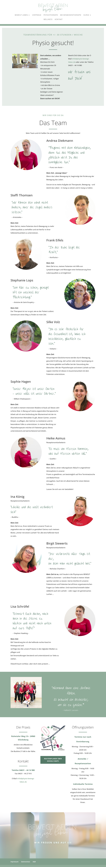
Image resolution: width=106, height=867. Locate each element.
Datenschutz (25, 862)
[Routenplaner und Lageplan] (53, 738)
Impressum (14, 862)
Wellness (48, 19)
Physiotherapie (51, 15)
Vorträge (36, 15)
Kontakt (59, 19)
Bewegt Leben (21, 15)
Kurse (86, 15)
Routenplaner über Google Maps (53, 760)
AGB (34, 862)
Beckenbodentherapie (70, 15)
